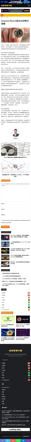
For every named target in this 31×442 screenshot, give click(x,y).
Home (3, 17)
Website (3, 214)
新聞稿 (3, 295)
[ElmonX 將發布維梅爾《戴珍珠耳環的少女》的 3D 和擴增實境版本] (5, 257)
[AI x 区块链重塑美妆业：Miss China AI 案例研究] (5, 244)
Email (3, 209)
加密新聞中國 (26, 436)
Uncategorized (5, 309)
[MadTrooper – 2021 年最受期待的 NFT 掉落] (23, 319)
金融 (3, 307)
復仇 (3, 302)
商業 (7, 17)
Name (3, 203)
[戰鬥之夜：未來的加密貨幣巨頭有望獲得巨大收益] (5, 264)
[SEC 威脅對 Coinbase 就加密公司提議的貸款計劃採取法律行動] (8, 332)
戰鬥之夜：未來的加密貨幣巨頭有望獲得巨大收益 (13, 424)
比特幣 (3, 300)
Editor (16, 138)
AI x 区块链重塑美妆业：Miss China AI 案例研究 (13, 414)
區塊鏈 (3, 292)
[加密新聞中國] (6, 6)
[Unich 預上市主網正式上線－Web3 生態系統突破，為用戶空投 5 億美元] (5, 251)
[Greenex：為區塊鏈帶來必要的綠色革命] (8, 319)
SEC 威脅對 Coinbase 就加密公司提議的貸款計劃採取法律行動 (8, 339)
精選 (3, 304)
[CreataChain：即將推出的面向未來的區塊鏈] (23, 332)
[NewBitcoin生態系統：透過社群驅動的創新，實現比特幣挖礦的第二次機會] (5, 237)
